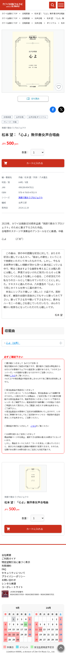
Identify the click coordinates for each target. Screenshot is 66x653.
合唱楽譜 (26, 13)
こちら (13, 375)
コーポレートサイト (12, 587)
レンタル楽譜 (9, 583)
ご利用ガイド (9, 558)
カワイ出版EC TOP (9, 13)
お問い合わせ (9, 580)
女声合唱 (38, 18)
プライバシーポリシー (13, 576)
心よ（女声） (13, 343)
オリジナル (51, 23)
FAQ (4, 569)
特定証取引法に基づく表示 (16, 562)
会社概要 (6, 555)
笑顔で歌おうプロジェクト (30, 197)
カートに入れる (34, 163)
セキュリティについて (13, 572)
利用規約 (6, 565)
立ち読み (35, 98)
